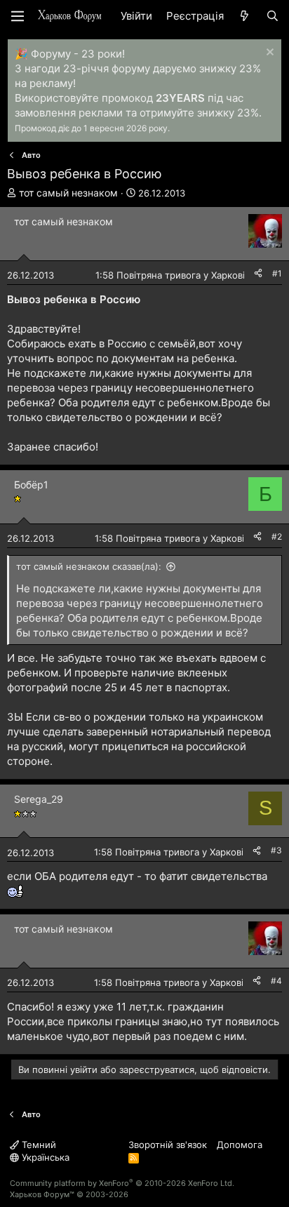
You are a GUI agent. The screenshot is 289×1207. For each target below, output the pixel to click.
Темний (37, 1144)
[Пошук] (272, 16)
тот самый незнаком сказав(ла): (88, 566)
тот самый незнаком (68, 193)
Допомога (239, 1144)
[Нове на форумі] (244, 16)
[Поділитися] (258, 274)
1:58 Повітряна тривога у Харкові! (171, 275)
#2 (276, 536)
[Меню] (17, 16)
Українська (44, 1157)
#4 (276, 980)
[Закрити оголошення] (268, 53)
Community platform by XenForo (122, 1183)
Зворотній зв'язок (167, 1144)
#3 (276, 850)
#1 (277, 273)
